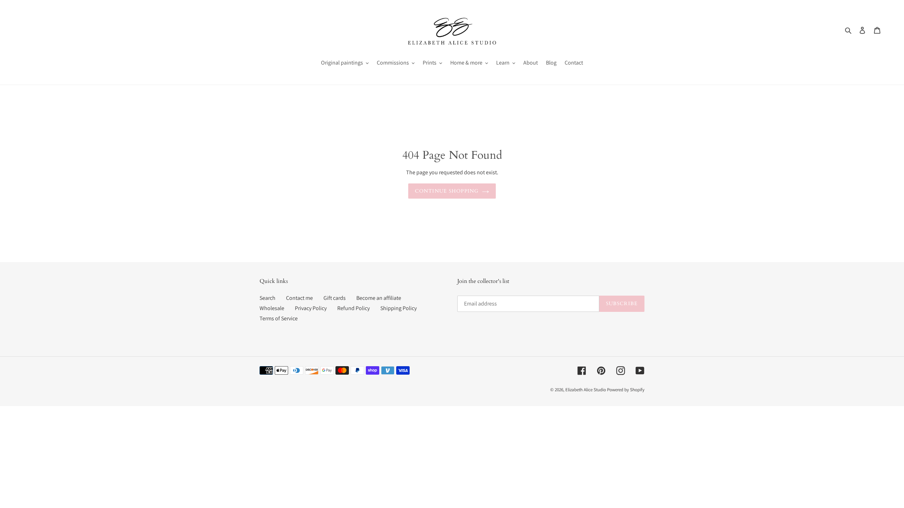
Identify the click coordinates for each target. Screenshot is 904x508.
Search (267, 298)
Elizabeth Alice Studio (585, 390)
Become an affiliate (378, 298)
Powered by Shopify (625, 390)
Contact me (299, 298)
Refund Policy (353, 308)
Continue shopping (446, 191)
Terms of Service (279, 318)
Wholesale (272, 308)
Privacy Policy (311, 308)
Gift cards (334, 298)
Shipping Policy (398, 308)
